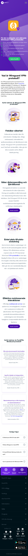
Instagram (5, 538)
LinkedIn (23, 536)
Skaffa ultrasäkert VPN (14, 419)
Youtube (10, 538)
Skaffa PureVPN (14, 59)
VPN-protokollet (14, 255)
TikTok (22, 531)
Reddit (18, 531)
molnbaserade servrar (15, 304)
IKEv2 (21, 409)
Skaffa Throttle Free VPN (14, 387)
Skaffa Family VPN (14, 362)
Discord (18, 536)
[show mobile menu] (26, 3)
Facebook (6, 534)
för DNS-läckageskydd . (17, 416)
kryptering (21, 83)
